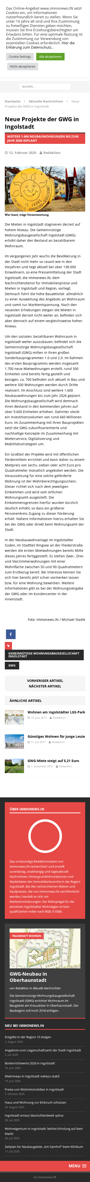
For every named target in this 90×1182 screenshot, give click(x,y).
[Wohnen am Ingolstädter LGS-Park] (14, 721)
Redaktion (51, 152)
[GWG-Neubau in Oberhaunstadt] (45, 966)
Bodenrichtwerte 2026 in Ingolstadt (30, 1063)
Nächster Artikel (45, 686)
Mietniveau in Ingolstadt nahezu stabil (32, 1076)
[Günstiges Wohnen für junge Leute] (14, 746)
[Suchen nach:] (45, 86)
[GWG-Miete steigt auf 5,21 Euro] (14, 770)
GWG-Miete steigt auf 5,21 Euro (53, 760)
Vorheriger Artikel (45, 680)
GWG (12, 665)
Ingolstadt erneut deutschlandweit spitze (34, 1115)
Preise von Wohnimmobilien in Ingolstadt (34, 1089)
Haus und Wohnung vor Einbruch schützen (35, 1102)
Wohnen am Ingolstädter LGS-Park (56, 712)
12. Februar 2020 (22, 152)
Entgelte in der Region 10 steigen (28, 1037)
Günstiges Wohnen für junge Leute (56, 736)
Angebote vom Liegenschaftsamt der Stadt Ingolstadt (43, 1050)
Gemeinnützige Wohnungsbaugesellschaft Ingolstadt (43, 654)
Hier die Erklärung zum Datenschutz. (40, 45)
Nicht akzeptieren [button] (22, 66)
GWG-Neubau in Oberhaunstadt (28, 977)
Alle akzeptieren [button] (50, 56)
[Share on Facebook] (11, 637)
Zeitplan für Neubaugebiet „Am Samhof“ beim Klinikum (44, 1146)
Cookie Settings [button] (20, 56)
